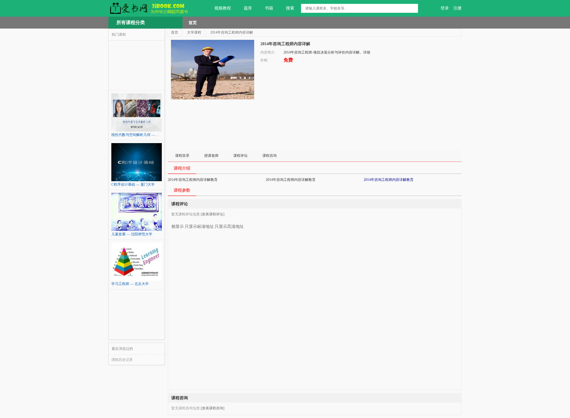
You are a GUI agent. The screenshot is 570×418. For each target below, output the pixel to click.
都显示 (177, 226)
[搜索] (413, 8)
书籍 (269, 8)
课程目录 (182, 156)
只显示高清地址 (229, 226)
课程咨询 (269, 156)
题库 (248, 8)
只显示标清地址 (199, 226)
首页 (193, 22)
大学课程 (194, 32)
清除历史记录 (122, 360)
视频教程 (222, 8)
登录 (445, 8)
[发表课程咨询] (212, 408)
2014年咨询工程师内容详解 (231, 32)
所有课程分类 (130, 22)
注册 (457, 8)
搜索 (290, 8)
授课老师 (211, 156)
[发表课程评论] (212, 214)
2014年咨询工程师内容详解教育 (389, 180)
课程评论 (240, 156)
